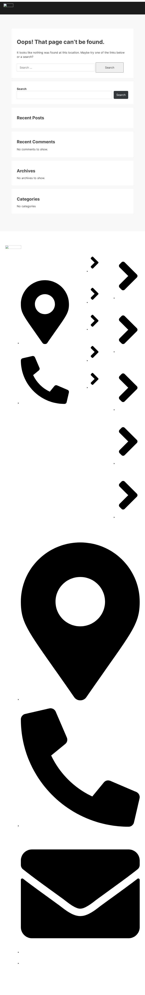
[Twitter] (116, 987)
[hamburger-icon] (137, 8)
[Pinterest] (134, 987)
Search (22, 89)
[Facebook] (108, 987)
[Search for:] (56, 67)
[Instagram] (125, 987)
